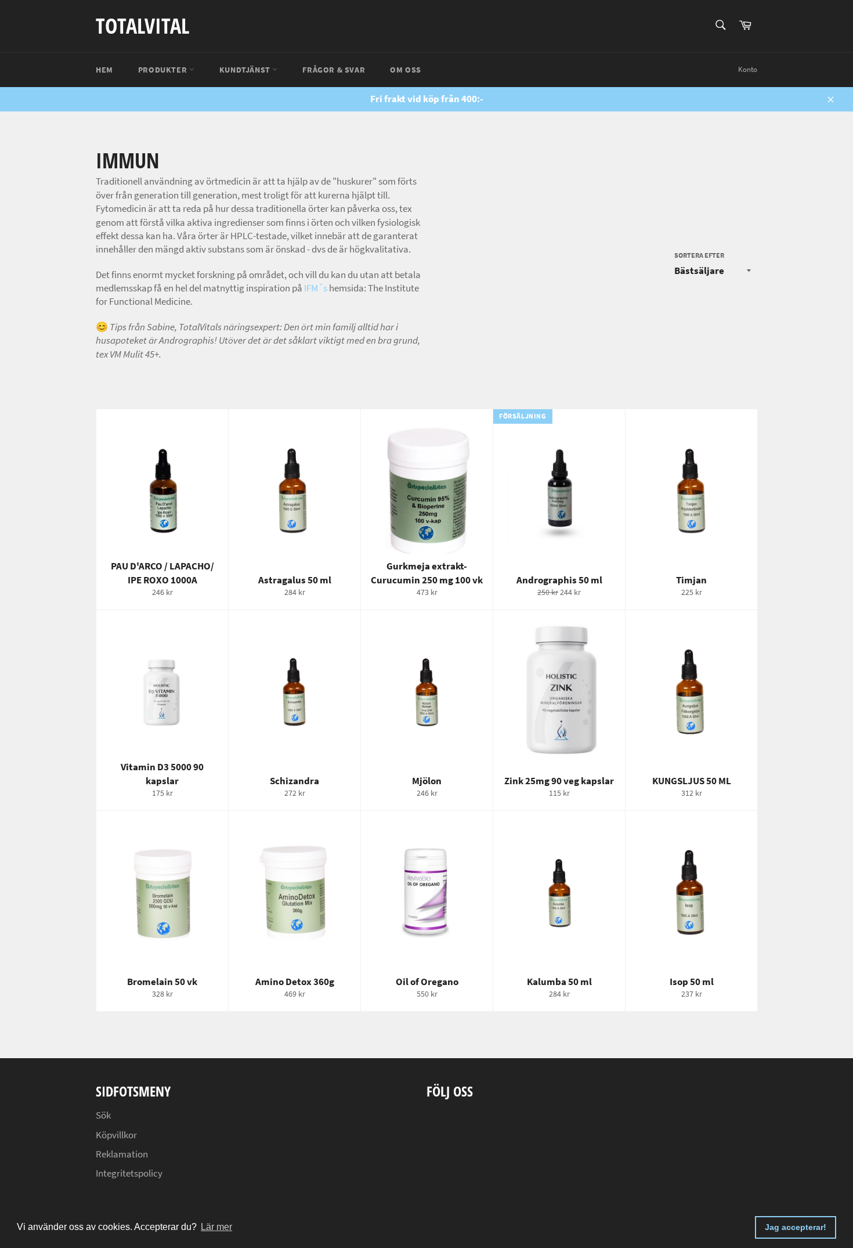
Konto (747, 69)
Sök (103, 1115)
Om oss (405, 69)
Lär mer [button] (216, 1227)
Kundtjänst (246, 69)
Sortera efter (699, 255)
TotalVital (142, 26)
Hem (104, 69)
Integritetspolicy (129, 1173)
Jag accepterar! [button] (795, 1227)
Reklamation (122, 1154)
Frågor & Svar (333, 69)
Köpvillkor (116, 1134)
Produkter (163, 69)
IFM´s (315, 288)
